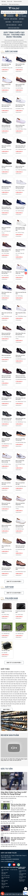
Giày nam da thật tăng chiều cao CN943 (6, 440)
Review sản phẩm (18, 1)
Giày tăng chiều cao (5, 870)
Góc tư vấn (9, 1)
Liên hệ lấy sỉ (4, 4)
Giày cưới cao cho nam (5, 881)
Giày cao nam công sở (5, 884)
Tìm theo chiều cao (11, 25)
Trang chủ (6, 18)
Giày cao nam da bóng (5, 887)
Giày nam (21, 18)
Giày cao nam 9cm (6, 355)
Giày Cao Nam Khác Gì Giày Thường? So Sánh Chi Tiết (18, 805)
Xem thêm (6, 709)
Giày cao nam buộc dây (5, 873)
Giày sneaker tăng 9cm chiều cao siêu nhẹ (20, 229)
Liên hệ (20, 25)
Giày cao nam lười (6, 875)
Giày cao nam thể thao (5, 878)
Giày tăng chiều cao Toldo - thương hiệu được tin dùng (14, 34)
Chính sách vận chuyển (22, 877)
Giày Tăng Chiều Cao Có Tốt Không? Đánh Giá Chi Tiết (18, 826)
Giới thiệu (4, 1)
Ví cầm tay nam (13, 869)
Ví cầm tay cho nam (20, 631)
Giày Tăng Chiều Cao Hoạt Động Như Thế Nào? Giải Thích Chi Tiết (18, 816)
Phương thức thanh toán (22, 880)
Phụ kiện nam (11, 598)
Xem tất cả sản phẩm (14, 581)
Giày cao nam (13, 18)
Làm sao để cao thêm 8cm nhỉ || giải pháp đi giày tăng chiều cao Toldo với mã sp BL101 (14, 759)
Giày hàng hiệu (11, 689)
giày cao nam (22, 687)
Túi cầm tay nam (6, 650)
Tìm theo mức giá (17, 21)
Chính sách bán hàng (14, 4)
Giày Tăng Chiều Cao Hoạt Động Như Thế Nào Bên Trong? (18, 839)
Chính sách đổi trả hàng (22, 874)
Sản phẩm (8, 21)
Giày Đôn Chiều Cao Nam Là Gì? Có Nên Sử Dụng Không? (14, 793)
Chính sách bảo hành (22, 871)
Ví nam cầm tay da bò (7, 631)
